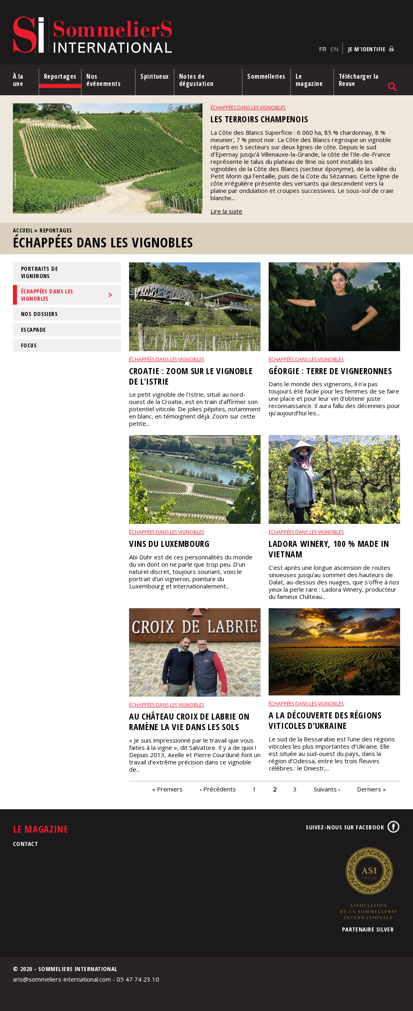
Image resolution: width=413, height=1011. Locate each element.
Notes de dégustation (196, 80)
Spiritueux (154, 76)
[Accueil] (164, 35)
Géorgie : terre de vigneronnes (330, 371)
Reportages (60, 76)
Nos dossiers (39, 314)
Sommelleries (266, 76)
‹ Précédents (218, 789)
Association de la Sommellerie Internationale (368, 883)
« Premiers (167, 789)
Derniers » (371, 789)
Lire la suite (226, 211)
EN (334, 49)
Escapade (33, 329)
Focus (29, 345)
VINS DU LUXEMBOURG (169, 543)
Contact (25, 843)
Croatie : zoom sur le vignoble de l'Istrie (190, 376)
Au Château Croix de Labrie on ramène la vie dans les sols (189, 721)
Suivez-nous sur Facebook (345, 827)
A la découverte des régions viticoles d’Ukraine (325, 720)
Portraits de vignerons (39, 272)
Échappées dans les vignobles (248, 107)
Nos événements (103, 80)
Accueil (23, 230)
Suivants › (327, 789)
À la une (18, 80)
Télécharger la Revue (359, 80)
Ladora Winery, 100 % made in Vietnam (329, 549)
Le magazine (309, 80)
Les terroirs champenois (259, 119)
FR (322, 49)
